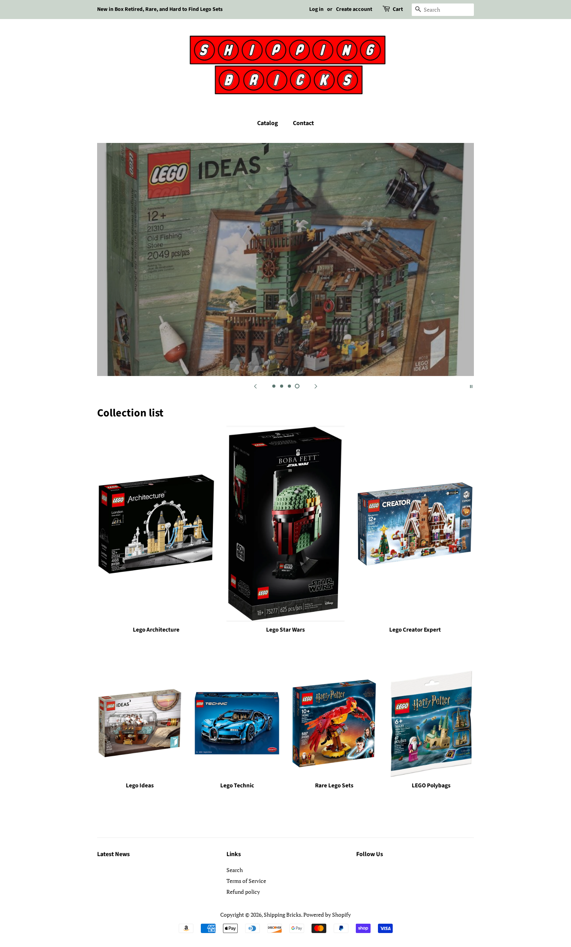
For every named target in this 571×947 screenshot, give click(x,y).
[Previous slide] (255, 385)
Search (234, 870)
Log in (316, 9)
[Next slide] (315, 385)
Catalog (267, 123)
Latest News (113, 854)
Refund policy (243, 891)
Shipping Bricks (282, 914)
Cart (398, 9)
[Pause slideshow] (471, 385)
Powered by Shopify (327, 914)
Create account (354, 9)
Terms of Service (246, 880)
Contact (303, 123)
